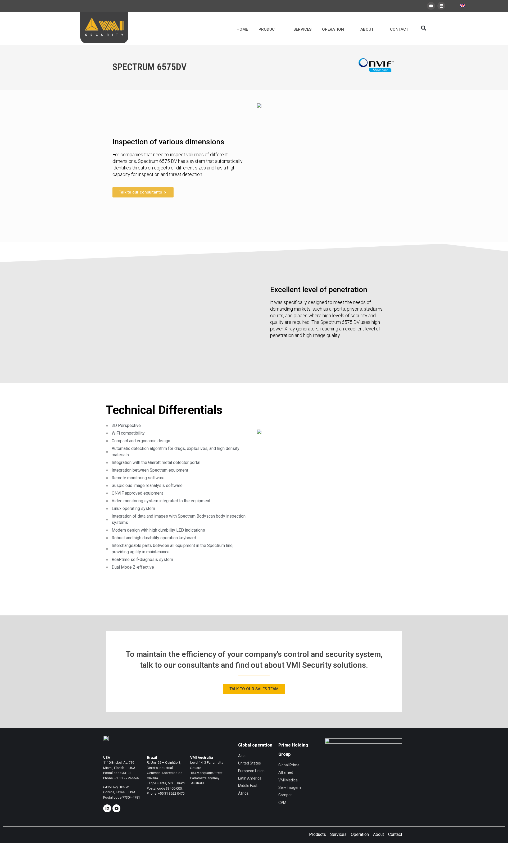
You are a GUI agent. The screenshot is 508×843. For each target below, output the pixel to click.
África (243, 793)
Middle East (247, 786)
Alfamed (285, 772)
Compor (285, 795)
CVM (282, 802)
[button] (423, 28)
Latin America (249, 778)
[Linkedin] (441, 6)
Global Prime (289, 765)
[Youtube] (431, 6)
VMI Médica (288, 780)
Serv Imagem (289, 787)
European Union (251, 771)
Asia (242, 756)
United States (249, 763)
